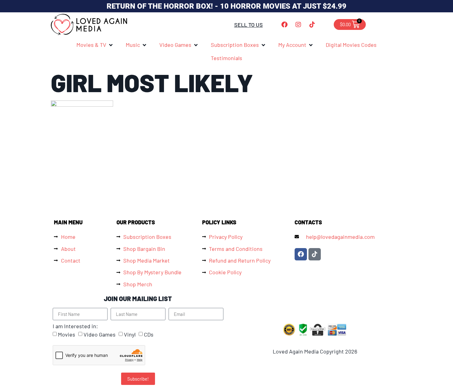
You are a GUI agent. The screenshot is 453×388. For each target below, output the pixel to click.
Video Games (100, 334)
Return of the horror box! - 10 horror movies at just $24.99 (226, 6)
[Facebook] (284, 24)
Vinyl (130, 334)
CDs (148, 334)
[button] (95, 44)
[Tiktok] (312, 24)
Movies (66, 334)
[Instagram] (298, 24)
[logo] (89, 24)
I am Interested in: (75, 326)
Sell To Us (248, 24)
